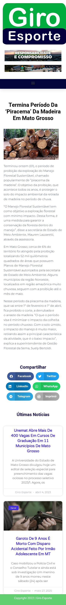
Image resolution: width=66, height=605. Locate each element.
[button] (33, 83)
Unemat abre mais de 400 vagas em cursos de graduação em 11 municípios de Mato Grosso (33, 440)
